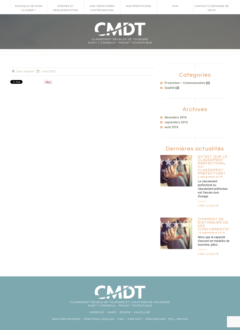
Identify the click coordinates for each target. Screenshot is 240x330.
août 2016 (171, 127)
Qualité (169, 88)
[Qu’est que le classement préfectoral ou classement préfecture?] (176, 170)
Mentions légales (99, 319)
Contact (135, 319)
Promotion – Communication (184, 83)
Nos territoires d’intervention (102, 8)
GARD (112, 312)
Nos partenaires (66, 319)
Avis (175, 6)
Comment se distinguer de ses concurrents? (214, 224)
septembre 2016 (176, 122)
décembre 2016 (175, 117)
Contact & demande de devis (212, 8)
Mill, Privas (178, 319)
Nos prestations (138, 6)
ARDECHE (97, 312)
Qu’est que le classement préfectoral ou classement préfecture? (212, 165)
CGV (121, 319)
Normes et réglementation (65, 8)
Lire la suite (208, 205)
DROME (125, 312)
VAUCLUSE (142, 312)
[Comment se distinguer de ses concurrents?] (176, 233)
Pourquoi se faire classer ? (29, 8)
